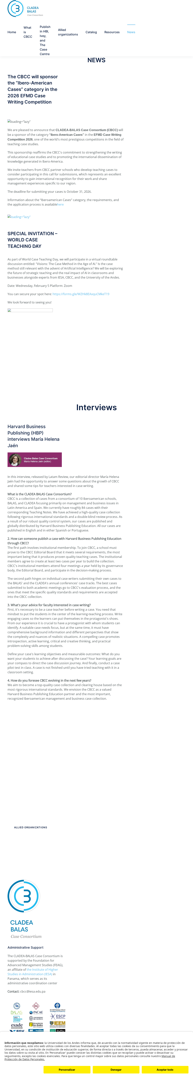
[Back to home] (25, 8)
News (131, 32)
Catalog (91, 32)
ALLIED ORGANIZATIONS (30, 827)
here (60, 204)
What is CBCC (28, 32)
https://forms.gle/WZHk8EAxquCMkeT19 (81, 294)
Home (12, 32)
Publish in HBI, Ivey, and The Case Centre (45, 40)
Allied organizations (68, 32)
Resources (112, 32)
